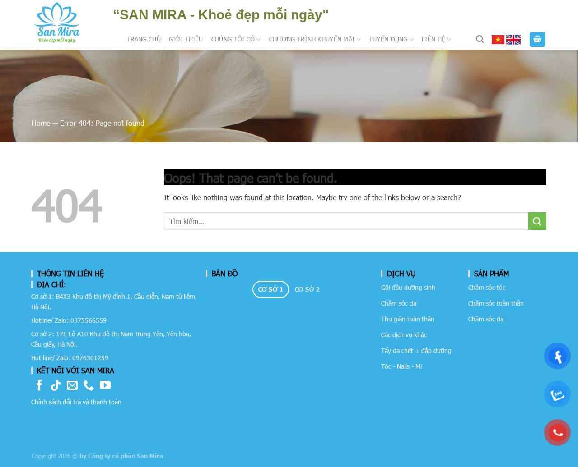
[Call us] (88, 386)
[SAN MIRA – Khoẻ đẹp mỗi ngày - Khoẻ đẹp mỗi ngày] (57, 22)
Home (41, 123)
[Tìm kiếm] (480, 39)
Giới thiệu (186, 39)
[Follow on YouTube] (105, 386)
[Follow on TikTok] (55, 386)
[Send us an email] (72, 386)
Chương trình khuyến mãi (312, 39)
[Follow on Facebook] (39, 386)
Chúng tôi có (233, 39)
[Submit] (537, 221)
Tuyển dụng (388, 39)
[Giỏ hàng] (538, 39)
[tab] (270, 289)
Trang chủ (143, 39)
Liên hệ (433, 39)
